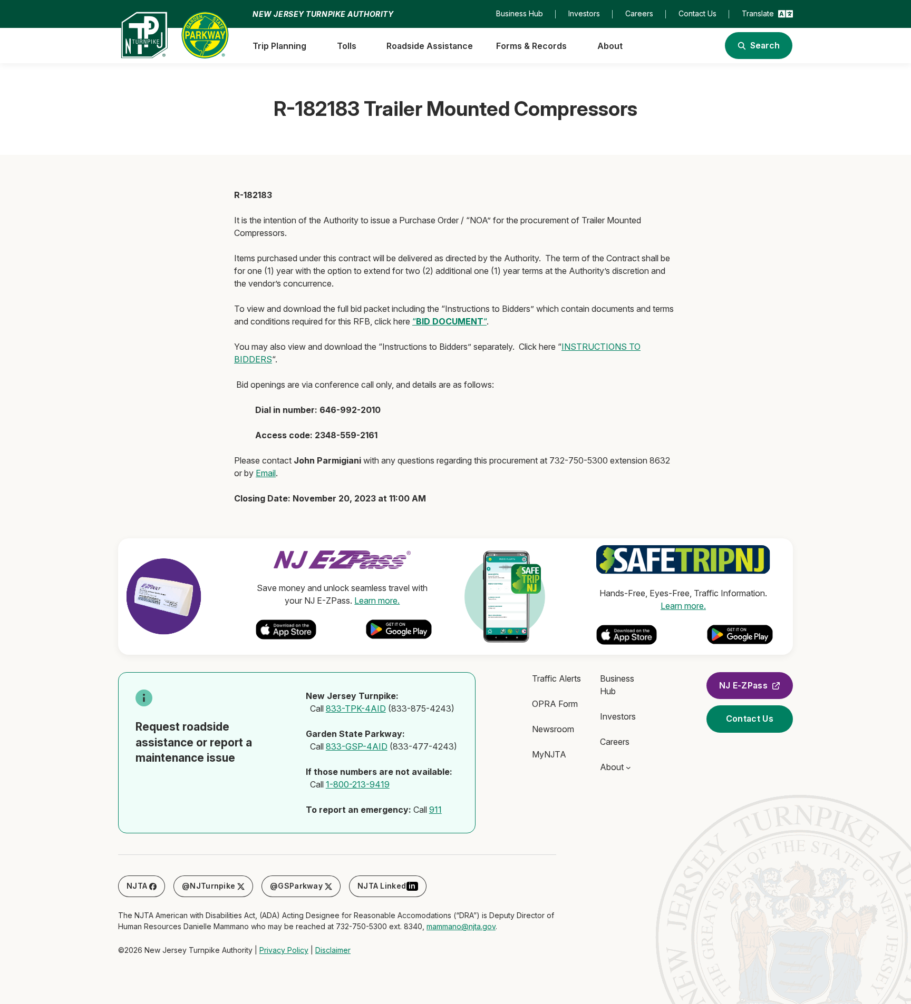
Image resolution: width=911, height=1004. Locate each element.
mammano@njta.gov (461, 926)
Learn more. (377, 600)
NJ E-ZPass (743, 685)
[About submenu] (628, 767)
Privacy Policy (283, 950)
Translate (758, 13)
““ (449, 321)
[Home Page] (174, 34)
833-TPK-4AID (356, 708)
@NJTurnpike (208, 885)
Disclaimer (333, 950)
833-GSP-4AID (356, 746)
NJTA (137, 885)
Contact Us (749, 718)
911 (435, 809)
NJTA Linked (386, 885)
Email (266, 473)
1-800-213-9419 (358, 784)
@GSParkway (296, 885)
